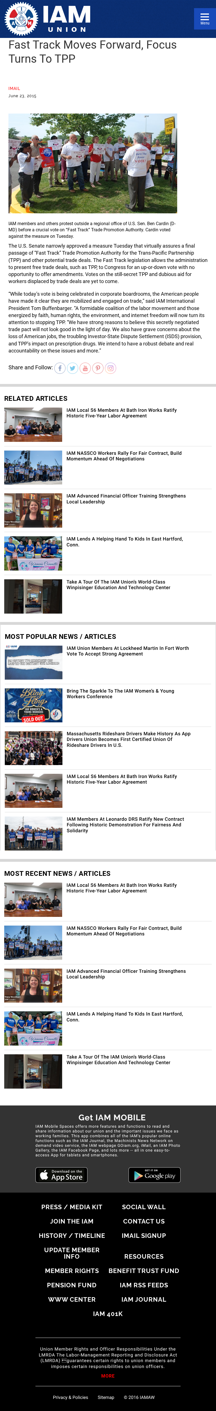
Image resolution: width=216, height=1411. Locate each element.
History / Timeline (72, 1235)
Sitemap (106, 1397)
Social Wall (144, 1207)
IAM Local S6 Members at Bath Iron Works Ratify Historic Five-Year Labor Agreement (121, 413)
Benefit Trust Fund (144, 1270)
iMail (14, 88)
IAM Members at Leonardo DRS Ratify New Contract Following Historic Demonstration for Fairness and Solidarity (125, 825)
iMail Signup (144, 1235)
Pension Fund (72, 1285)
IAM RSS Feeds (144, 1285)
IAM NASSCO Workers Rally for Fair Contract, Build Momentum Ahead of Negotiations (124, 456)
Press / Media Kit (72, 1207)
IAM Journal (144, 1299)
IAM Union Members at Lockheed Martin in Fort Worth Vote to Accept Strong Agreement (128, 651)
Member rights (72, 1270)
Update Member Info (72, 1253)
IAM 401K (108, 1313)
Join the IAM (72, 1221)
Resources (144, 1256)
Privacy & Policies (70, 1397)
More (108, 1376)
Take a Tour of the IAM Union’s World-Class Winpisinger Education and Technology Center (118, 585)
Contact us (144, 1221)
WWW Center (72, 1299)
